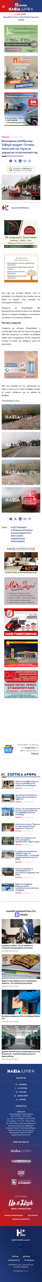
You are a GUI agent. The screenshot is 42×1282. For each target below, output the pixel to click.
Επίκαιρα (6, 137)
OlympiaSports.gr (14, 1260)
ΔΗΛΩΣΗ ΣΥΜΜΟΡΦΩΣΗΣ (13, 1215)
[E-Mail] (25, 161)
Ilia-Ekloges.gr (29, 1260)
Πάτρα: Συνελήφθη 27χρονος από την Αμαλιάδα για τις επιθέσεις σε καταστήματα (26, 783)
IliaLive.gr (15, 1256)
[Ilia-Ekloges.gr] (21, 1182)
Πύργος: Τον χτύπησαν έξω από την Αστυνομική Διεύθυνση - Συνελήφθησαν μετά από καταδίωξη (27, 811)
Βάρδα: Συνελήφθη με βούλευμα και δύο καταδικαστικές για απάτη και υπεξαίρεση (27, 887)
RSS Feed (22, 1099)
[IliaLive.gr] (21, 1151)
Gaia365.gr (26, 1256)
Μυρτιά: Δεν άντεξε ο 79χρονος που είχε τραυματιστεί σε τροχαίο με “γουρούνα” (27, 826)
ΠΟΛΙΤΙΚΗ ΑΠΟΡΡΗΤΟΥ (21, 1219)
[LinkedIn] (20, 161)
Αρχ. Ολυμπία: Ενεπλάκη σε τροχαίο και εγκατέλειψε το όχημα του (26, 797)
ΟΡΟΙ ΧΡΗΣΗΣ (33, 1215)
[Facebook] (10, 161)
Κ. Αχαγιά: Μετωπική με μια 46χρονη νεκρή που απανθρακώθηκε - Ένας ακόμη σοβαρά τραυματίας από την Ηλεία (27, 855)
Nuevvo (25, 1271)
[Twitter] (15, 161)
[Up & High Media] (21, 1204)
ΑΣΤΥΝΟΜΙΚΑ (19, 527)
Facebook (22, 1084)
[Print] (29, 161)
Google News (30, 747)
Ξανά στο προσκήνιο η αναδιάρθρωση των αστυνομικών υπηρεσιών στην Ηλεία (27, 871)
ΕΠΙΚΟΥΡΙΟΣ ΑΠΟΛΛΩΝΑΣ (18, 540)
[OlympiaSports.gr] (21, 1161)
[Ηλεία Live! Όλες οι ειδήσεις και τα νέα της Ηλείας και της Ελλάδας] (21, 7)
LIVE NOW (21, 14)
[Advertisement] (21, 715)
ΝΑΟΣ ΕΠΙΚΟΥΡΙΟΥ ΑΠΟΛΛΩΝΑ (21, 534)
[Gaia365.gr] (21, 1172)
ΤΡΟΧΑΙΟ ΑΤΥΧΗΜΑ (22, 530)
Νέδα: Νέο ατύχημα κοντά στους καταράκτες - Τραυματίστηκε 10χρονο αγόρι (27, 840)
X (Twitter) (22, 1088)
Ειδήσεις (35, 753)
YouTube (22, 1092)
